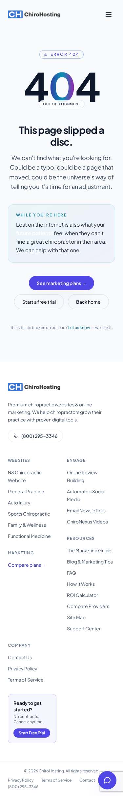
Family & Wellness (27, 525)
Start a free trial (39, 302)
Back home (88, 302)
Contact (87, 780)
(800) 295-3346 (39, 436)
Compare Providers (88, 606)
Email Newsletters (86, 510)
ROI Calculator (82, 595)
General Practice (26, 491)
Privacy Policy (22, 668)
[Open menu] (108, 14)
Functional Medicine (29, 536)
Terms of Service (26, 680)
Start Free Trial (32, 732)
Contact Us (20, 657)
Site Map (76, 617)
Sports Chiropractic (29, 514)
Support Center (84, 628)
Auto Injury (19, 502)
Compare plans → (27, 565)
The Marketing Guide (89, 550)
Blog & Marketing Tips (90, 561)
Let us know (79, 327)
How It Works (81, 584)
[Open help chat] (107, 780)
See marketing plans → (61, 283)
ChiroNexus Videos (87, 521)
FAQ (71, 573)
